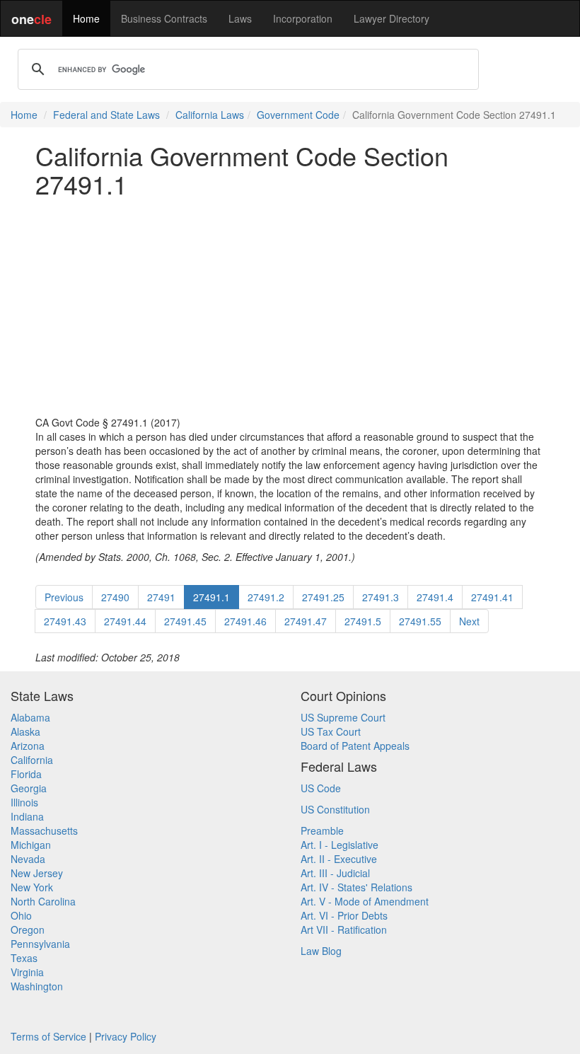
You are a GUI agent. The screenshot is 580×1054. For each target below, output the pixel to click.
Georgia (29, 788)
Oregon (28, 929)
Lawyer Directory (391, 18)
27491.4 (435, 597)
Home (86, 18)
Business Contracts (164, 18)
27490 (115, 597)
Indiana (27, 816)
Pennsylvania (40, 944)
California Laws (209, 115)
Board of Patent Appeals (355, 746)
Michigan (31, 845)
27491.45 (185, 621)
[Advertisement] (290, 306)
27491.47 (305, 621)
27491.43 (65, 621)
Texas (24, 958)
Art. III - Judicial (335, 873)
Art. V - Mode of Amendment (365, 901)
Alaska (25, 731)
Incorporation (302, 18)
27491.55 (420, 621)
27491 (161, 597)
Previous (64, 597)
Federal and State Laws (106, 115)
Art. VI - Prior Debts (344, 915)
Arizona (28, 746)
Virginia (27, 972)
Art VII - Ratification (344, 929)
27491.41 (492, 597)
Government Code (298, 115)
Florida (26, 774)
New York (32, 887)
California (32, 760)
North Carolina (43, 901)
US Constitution (335, 809)
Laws (240, 18)
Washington (37, 986)
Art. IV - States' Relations (356, 887)
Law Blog (321, 951)
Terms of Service (48, 1036)
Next (469, 621)
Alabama (30, 717)
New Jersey (37, 873)
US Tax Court (331, 731)
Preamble (322, 830)
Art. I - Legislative (339, 845)
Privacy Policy (125, 1036)
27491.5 (362, 621)
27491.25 (323, 597)
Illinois (24, 802)
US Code (321, 788)
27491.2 (266, 597)
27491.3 (380, 597)
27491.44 (125, 621)
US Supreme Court (343, 717)
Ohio (21, 915)
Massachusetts (44, 830)
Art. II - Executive (339, 859)
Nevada (28, 859)
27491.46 (245, 621)
